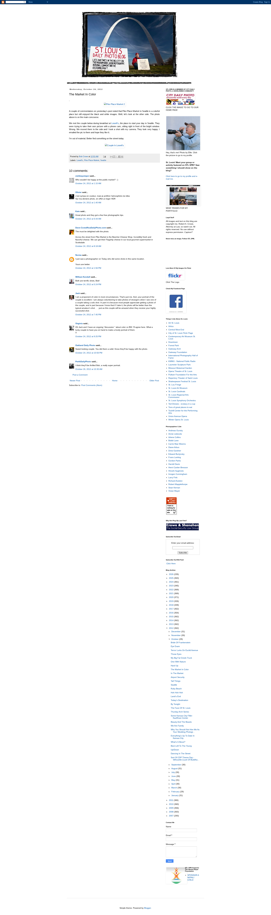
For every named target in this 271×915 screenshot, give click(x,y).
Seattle (103, 160)
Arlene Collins (174, 437)
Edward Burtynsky (176, 454)
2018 (171, 605)
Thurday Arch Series (180, 712)
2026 (171, 574)
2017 (171, 609)
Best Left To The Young (181, 746)
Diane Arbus (173, 447)
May (173, 780)
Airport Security (177, 677)
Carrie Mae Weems (177, 444)
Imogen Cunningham (177, 474)
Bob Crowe (83, 157)
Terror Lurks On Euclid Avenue (184, 650)
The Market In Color (180, 669)
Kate (77, 211)
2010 (171, 804)
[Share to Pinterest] (122, 156)
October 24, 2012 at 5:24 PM (88, 284)
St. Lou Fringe (174, 385)
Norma (78, 255)
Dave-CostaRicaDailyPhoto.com (90, 228)
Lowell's (115, 123)
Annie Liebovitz (175, 434)
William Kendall (82, 277)
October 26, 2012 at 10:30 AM (88, 369)
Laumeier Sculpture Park (179, 364)
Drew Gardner (174, 451)
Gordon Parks (174, 461)
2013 (171, 624)
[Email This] (111, 156)
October (175, 639)
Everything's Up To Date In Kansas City (182, 737)
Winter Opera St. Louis (178, 419)
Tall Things (175, 681)
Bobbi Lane (173, 440)
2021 (171, 593)
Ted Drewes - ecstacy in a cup (181, 404)
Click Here (171, 563)
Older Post (154, 380)
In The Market (177, 673)
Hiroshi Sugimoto (176, 471)
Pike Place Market (91, 160)
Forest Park (173, 345)
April (173, 784)
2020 (171, 597)
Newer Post (75, 380)
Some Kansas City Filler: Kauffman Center (182, 717)
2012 (171, 628)
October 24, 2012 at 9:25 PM (88, 336)
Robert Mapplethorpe (177, 484)
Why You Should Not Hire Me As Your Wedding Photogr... (185, 730)
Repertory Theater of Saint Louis (183, 378)
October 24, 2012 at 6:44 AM (88, 219)
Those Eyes (176, 654)
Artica (170, 326)
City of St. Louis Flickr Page (180, 333)
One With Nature (178, 662)
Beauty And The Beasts (181, 722)
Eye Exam (175, 646)
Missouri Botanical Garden (180, 368)
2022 (171, 589)
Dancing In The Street (180, 753)
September (176, 765)
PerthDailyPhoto (83, 361)
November (176, 635)
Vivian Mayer (174, 491)
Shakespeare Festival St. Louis (182, 381)
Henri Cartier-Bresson (178, 467)
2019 (171, 601)
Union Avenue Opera (177, 416)
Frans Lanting (174, 457)
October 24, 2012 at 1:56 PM (88, 268)
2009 (171, 808)
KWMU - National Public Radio (181, 361)
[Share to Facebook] (119, 156)
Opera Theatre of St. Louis (180, 371)
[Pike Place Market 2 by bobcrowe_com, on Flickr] (114, 104)
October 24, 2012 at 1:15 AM (88, 183)
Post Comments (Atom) (91, 385)
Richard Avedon (175, 481)
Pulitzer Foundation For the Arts (182, 375)
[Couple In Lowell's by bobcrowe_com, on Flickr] (114, 145)
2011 (171, 800)
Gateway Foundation (177, 352)
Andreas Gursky (175, 430)
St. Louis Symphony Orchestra (182, 400)
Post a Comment (80, 375)
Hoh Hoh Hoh (177, 692)
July (173, 772)
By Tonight (175, 704)
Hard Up (174, 665)
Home (114, 380)
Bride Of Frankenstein (180, 642)
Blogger (147, 908)
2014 (171, 620)
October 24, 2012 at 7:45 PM (88, 314)
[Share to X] (116, 156)
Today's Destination (179, 700)
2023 (171, 586)
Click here (170, 176)
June (173, 776)
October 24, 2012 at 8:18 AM (88, 246)
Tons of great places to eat (180, 407)
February (175, 791)
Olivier (78, 192)
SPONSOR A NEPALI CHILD (193, 877)
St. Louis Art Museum (177, 388)
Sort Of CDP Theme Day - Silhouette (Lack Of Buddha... (185, 758)
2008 (171, 812)
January (175, 795)
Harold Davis (174, 464)
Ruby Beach (176, 688)
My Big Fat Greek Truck (181, 658)
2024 (171, 582)
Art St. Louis (173, 323)
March (174, 788)
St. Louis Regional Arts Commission (178, 396)
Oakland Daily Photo (85, 345)
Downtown (173, 342)
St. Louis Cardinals (176, 391)
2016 (171, 613)
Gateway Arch (174, 349)
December (176, 631)
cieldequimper (82, 176)
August (174, 768)
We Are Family (177, 726)
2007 (171, 816)
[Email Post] (104, 157)
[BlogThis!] (114, 156)
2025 (171, 578)
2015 (171, 616)
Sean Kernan (174, 487)
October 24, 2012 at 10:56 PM (88, 353)
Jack (77, 293)
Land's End (176, 696)
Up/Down (175, 750)
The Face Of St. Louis (180, 708)
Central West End (176, 330)
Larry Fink (172, 477)
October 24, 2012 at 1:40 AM (88, 202)
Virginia (79, 323)
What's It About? (178, 742)
